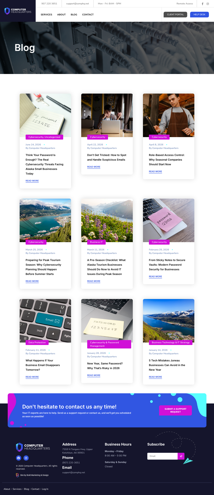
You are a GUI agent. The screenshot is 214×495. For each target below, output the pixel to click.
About (61, 14)
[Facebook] (18, 458)
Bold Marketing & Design (38, 475)
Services (46, 14)
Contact (88, 14)
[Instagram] (207, 3)
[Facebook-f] (202, 3)
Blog (74, 14)
